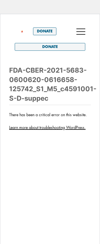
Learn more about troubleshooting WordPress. (47, 127)
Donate (44, 31)
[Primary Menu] (80, 31)
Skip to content (30, 22)
